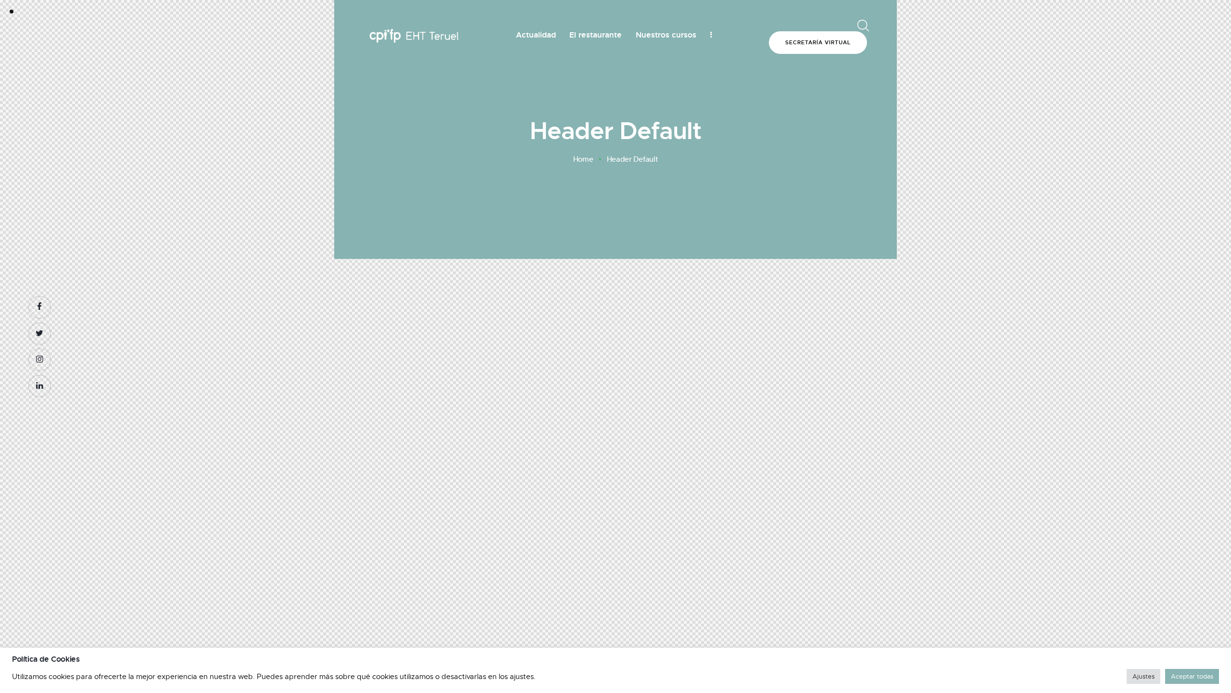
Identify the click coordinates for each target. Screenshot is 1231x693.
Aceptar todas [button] (1192, 676)
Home (583, 159)
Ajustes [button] (1143, 676)
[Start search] (861, 26)
